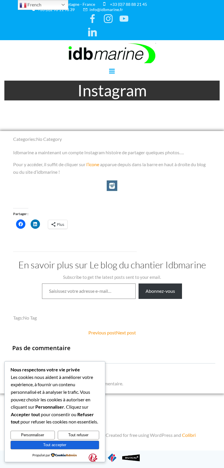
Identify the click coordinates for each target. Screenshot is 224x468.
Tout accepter (54, 445)
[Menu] (112, 71)
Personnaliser (32, 435)
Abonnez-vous (160, 291)
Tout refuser (78, 435)
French (34, 4)
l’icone (92, 164)
